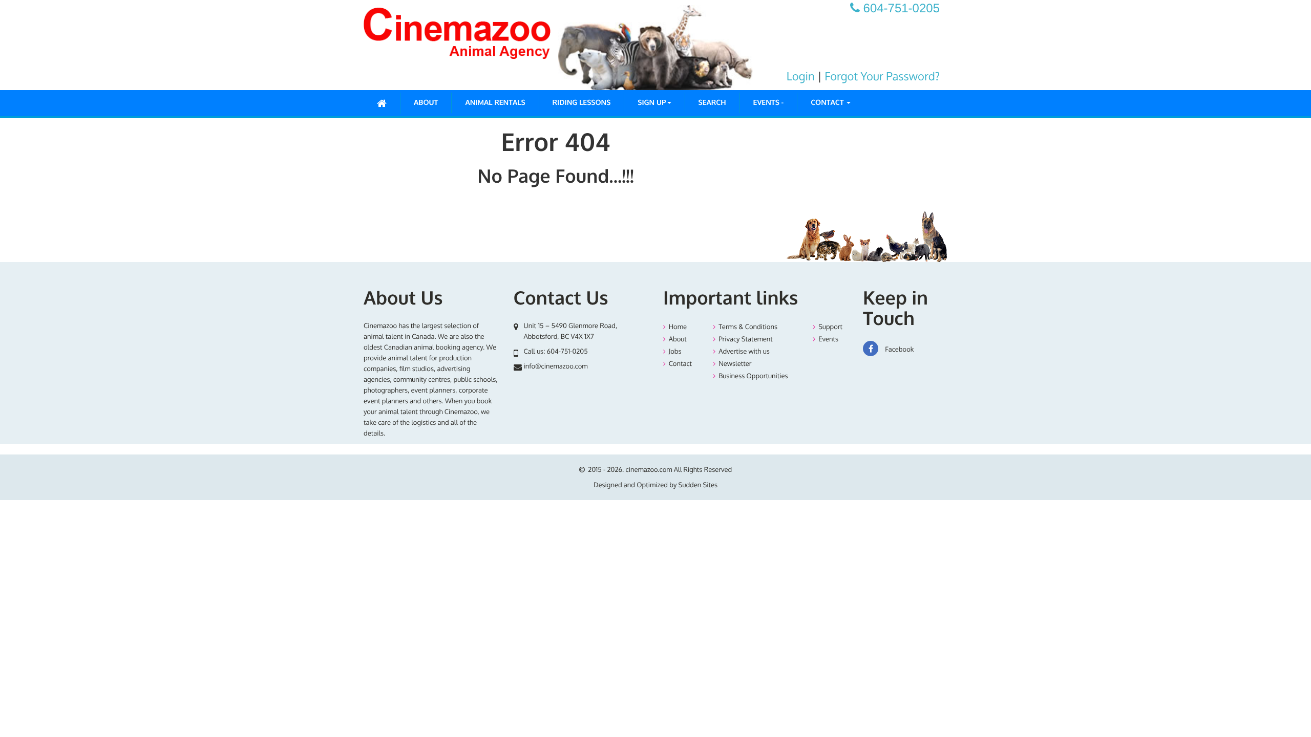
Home (678, 327)
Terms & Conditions (747, 327)
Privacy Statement (745, 339)
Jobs (675, 352)
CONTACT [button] (828, 102)
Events (828, 339)
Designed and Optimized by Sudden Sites (655, 485)
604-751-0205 (567, 352)
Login (801, 76)
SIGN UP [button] (652, 102)
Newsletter (734, 364)
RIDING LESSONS (582, 102)
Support (830, 327)
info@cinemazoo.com (556, 366)
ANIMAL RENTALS (495, 102)
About (678, 339)
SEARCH (712, 102)
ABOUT (426, 102)
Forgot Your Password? (882, 76)
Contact (680, 364)
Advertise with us (744, 352)
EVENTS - (768, 102)
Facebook (898, 349)
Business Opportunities (753, 376)
